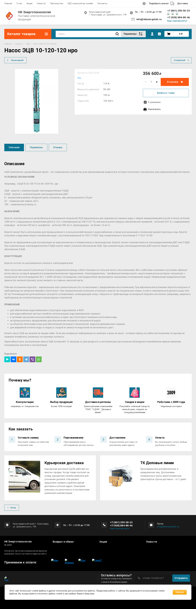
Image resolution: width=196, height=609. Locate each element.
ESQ (79, 78)
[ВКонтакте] (13, 359)
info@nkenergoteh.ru (149, 19)
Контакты (102, 3)
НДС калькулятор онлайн (80, 3)
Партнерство (56, 3)
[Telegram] (26, 359)
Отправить (181, 578)
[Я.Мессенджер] (7, 359)
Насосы (18, 44)
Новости (41, 3)
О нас (19, 3)
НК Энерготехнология (34, 12)
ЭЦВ (27, 44)
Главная (8, 3)
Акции (30, 3)
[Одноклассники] (20, 359)
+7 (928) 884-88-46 (178, 17)
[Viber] (32, 359)
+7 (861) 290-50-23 (178, 10)
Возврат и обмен (63, 541)
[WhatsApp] (39, 359)
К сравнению (154, 102)
